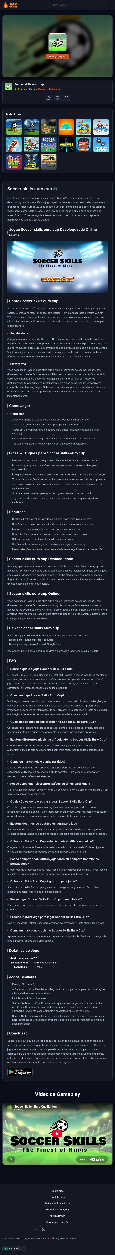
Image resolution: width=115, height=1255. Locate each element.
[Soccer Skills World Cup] (14, 127)
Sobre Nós (57, 1190)
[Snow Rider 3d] (101, 127)
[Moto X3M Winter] (31, 144)
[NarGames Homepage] (10, 5)
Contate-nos (57, 1197)
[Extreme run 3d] (66, 144)
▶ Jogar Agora (57, 56)
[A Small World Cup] (49, 127)
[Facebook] (36, 1230)
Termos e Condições (57, 1209)
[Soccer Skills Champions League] (31, 127)
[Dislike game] (57, 98)
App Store (47, 639)
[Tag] (101, 144)
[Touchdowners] (83, 144)
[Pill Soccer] (14, 162)
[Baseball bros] (31, 162)
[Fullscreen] (66, 98)
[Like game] (48, 98)
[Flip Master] (83, 127)
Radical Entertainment (49, 89)
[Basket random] (49, 162)
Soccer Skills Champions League (30, 1016)
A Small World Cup (23, 989)
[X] (43, 1230)
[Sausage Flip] (14, 144)
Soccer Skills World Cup (26, 1003)
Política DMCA (57, 1215)
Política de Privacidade (58, 1203)
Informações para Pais (57, 1222)
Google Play (54, 644)
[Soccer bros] (49, 144)
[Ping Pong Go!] (66, 127)
